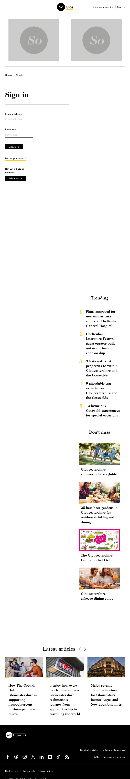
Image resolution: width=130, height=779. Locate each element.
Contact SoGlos (89, 750)
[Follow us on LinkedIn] (41, 756)
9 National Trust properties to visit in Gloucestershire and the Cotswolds (102, 368)
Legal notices (46, 771)
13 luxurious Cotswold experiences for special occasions (103, 410)
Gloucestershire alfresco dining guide (97, 596)
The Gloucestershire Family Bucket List (97, 557)
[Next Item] (84, 648)
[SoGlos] (65, 7)
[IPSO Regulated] (17, 735)
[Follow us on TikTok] (58, 756)
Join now (13, 178)
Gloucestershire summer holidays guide (99, 471)
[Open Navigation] (7, 7)
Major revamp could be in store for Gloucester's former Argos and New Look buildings (106, 694)
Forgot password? (15, 158)
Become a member (103, 7)
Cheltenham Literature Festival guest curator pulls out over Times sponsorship (100, 343)
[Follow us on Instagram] (24, 756)
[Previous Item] (79, 648)
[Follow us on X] (33, 756)
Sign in (121, 7)
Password (10, 129)
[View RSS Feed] (66, 756)
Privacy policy (30, 771)
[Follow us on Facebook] (7, 756)
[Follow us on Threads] (16, 756)
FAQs (96, 757)
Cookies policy (12, 771)
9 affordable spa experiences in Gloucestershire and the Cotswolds (101, 390)
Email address (13, 113)
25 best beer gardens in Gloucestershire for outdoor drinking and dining (99, 515)
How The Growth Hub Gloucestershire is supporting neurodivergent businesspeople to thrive (22, 699)
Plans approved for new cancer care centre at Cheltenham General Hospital (102, 318)
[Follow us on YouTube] (49, 756)
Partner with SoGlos (113, 750)
